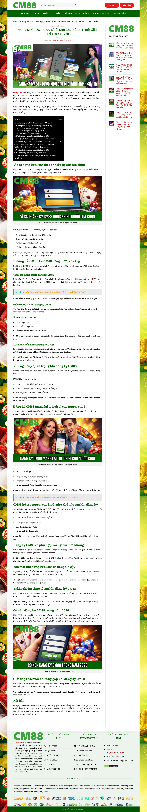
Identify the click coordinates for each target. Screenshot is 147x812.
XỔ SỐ (86, 13)
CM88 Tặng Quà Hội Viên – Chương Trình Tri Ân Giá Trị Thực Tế (124, 92)
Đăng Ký (112, 5)
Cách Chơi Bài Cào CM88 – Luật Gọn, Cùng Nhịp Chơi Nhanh (124, 125)
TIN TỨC (106, 13)
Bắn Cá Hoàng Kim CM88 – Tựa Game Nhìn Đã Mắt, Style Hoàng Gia (124, 56)
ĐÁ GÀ (78, 13)
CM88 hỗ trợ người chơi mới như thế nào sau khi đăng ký (39, 141)
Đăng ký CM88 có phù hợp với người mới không (35, 144)
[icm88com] (24, 5)
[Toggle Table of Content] (59, 119)
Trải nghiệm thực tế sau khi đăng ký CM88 (33, 150)
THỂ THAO (48, 13)
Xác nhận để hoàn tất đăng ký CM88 (33, 133)
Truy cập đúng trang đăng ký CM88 (32, 128)
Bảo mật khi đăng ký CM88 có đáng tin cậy (32, 147)
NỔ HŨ (59, 13)
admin (68, 40)
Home (15, 21)
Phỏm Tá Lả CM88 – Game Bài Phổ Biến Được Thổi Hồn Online (124, 68)
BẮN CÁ (68, 13)
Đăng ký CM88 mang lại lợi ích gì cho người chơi (35, 138)
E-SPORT (95, 13)
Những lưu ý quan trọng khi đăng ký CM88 (33, 136)
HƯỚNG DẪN (119, 13)
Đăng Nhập (127, 5)
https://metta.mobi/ (116, 752)
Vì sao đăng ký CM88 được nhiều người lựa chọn (35, 123)
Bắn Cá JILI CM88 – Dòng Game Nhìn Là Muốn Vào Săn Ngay (124, 45)
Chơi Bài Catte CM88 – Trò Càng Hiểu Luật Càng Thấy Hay (125, 114)
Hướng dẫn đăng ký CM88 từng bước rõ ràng (34, 125)
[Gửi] (76, 5)
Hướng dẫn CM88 (28, 21)
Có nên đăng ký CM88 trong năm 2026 (31, 152)
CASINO (36, 13)
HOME (27, 13)
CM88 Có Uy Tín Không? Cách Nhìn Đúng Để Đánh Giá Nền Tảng (124, 103)
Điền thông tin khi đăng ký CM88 (32, 131)
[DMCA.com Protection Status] (111, 765)
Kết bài (20, 158)
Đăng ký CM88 (19, 92)
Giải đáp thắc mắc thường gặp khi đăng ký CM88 (36, 155)
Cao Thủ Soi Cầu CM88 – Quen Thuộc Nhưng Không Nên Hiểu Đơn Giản (124, 80)
